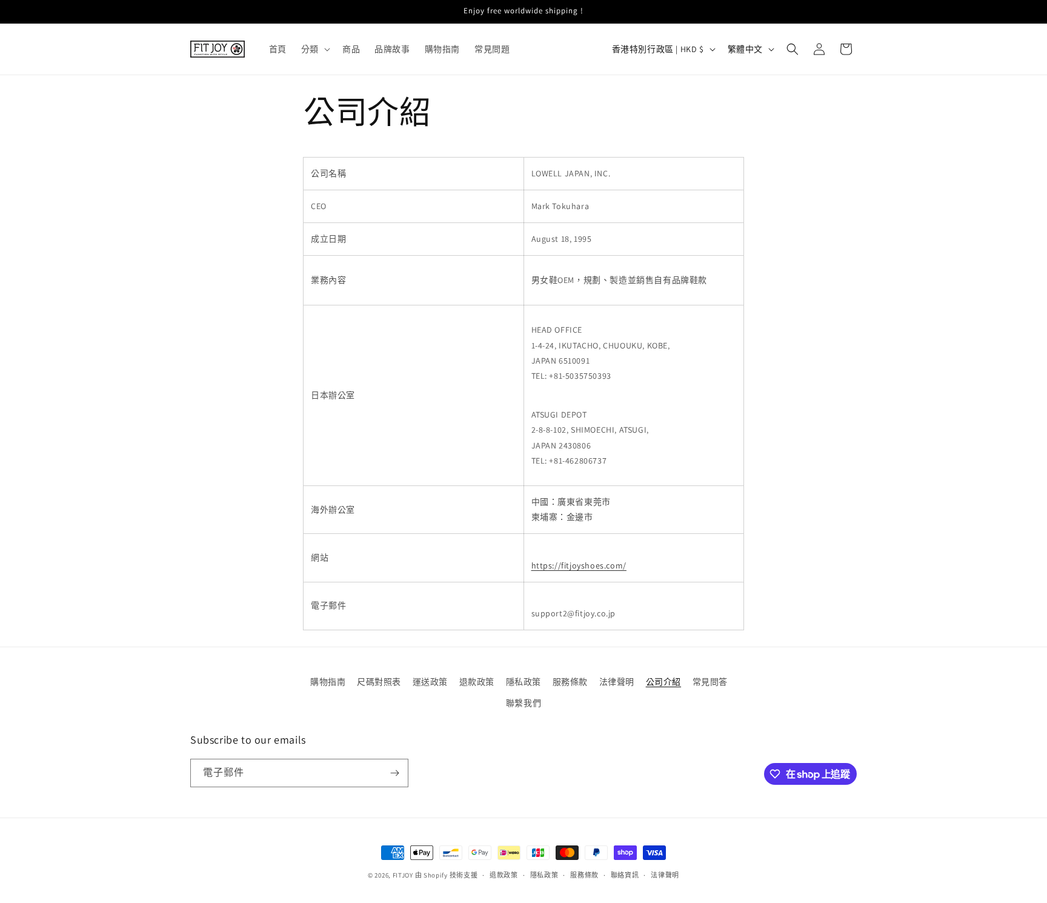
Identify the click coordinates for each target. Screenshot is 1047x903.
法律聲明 (616, 681)
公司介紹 (663, 681)
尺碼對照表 (379, 681)
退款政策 (476, 681)
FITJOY (403, 875)
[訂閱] (394, 773)
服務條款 (570, 681)
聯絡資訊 (625, 875)
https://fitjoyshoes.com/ (579, 565)
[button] (314, 49)
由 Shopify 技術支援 (446, 875)
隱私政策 (523, 681)
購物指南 (327, 681)
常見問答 (710, 681)
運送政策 (430, 681)
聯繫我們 (523, 703)
